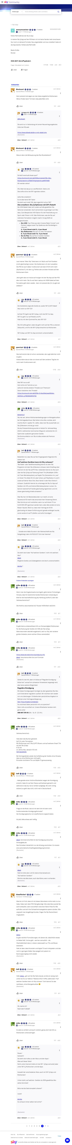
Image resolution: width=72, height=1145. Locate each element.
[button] (19, 140)
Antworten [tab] (15, 85)
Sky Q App (15, 24)
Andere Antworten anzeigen (25, 580)
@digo (18, 935)
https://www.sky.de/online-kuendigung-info (30, 655)
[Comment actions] (60, 93)
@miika (19, 566)
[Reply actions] (59, 116)
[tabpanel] (36, 607)
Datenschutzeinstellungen (31, 1137)
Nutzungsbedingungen (42, 1134)
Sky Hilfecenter (21, 1134)
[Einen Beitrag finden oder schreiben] (58, 11)
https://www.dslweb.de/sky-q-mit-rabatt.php (32, 132)
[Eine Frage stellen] (67, 1140)
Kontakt (42, 1137)
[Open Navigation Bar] (2, 2)
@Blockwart (21, 119)
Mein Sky (13, 1134)
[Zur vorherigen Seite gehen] (27, 1126)
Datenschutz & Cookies (17, 1137)
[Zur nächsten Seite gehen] (47, 1126)
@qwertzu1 (20, 415)
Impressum (48, 1137)
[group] (46, 65)
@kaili (19, 558)
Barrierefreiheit (30, 1134)
